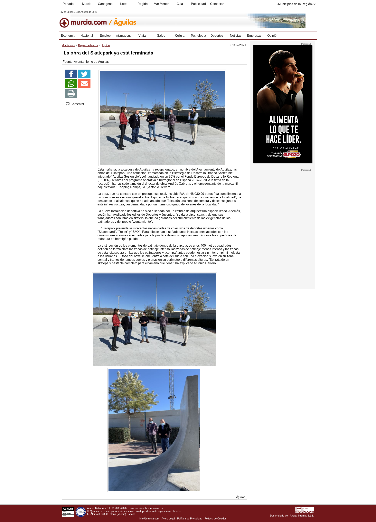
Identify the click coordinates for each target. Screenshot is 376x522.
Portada (68, 3)
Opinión (272, 35)
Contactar (217, 3)
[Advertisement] (282, 230)
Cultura (179, 35)
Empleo (105, 35)
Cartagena (105, 3)
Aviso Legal (168, 518)
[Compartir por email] (84, 83)
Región (142, 3)
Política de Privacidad (189, 518)
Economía (68, 35)
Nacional (86, 35)
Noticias (235, 35)
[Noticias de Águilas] (154, 19)
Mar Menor (161, 3)
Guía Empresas (179, 5)
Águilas (240, 496)
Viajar (142, 35)
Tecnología (198, 35)
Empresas (254, 35)
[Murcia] (86, 19)
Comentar (77, 104)
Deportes (217, 35)
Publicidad (198, 3)
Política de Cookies (215, 518)
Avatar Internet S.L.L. (302, 515)
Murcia (86, 3)
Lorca (123, 3)
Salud (161, 35)
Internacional (124, 35)
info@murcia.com (149, 518)
